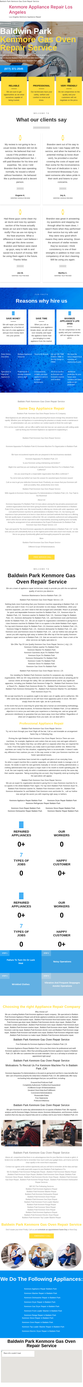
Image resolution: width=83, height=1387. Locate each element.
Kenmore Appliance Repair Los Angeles (40, 9)
